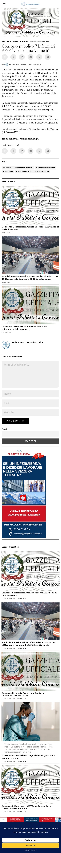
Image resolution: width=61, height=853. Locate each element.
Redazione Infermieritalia (20, 64)
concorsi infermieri (24, 167)
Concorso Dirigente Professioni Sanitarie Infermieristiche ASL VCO (24, 327)
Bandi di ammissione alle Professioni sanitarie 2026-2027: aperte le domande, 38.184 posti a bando (30, 277)
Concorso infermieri (45, 167)
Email (4, 429)
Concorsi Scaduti (39, 41)
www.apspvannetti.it (36, 119)
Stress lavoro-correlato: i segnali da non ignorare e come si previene (28, 756)
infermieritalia (42, 171)
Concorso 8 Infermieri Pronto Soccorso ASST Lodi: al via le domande (30, 228)
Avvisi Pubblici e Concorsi (15, 41)
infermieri (8, 171)
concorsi (7, 167)
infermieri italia (23, 171)
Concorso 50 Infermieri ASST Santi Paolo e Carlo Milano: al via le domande (26, 807)
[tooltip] (5, 57)
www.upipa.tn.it (49, 122)
